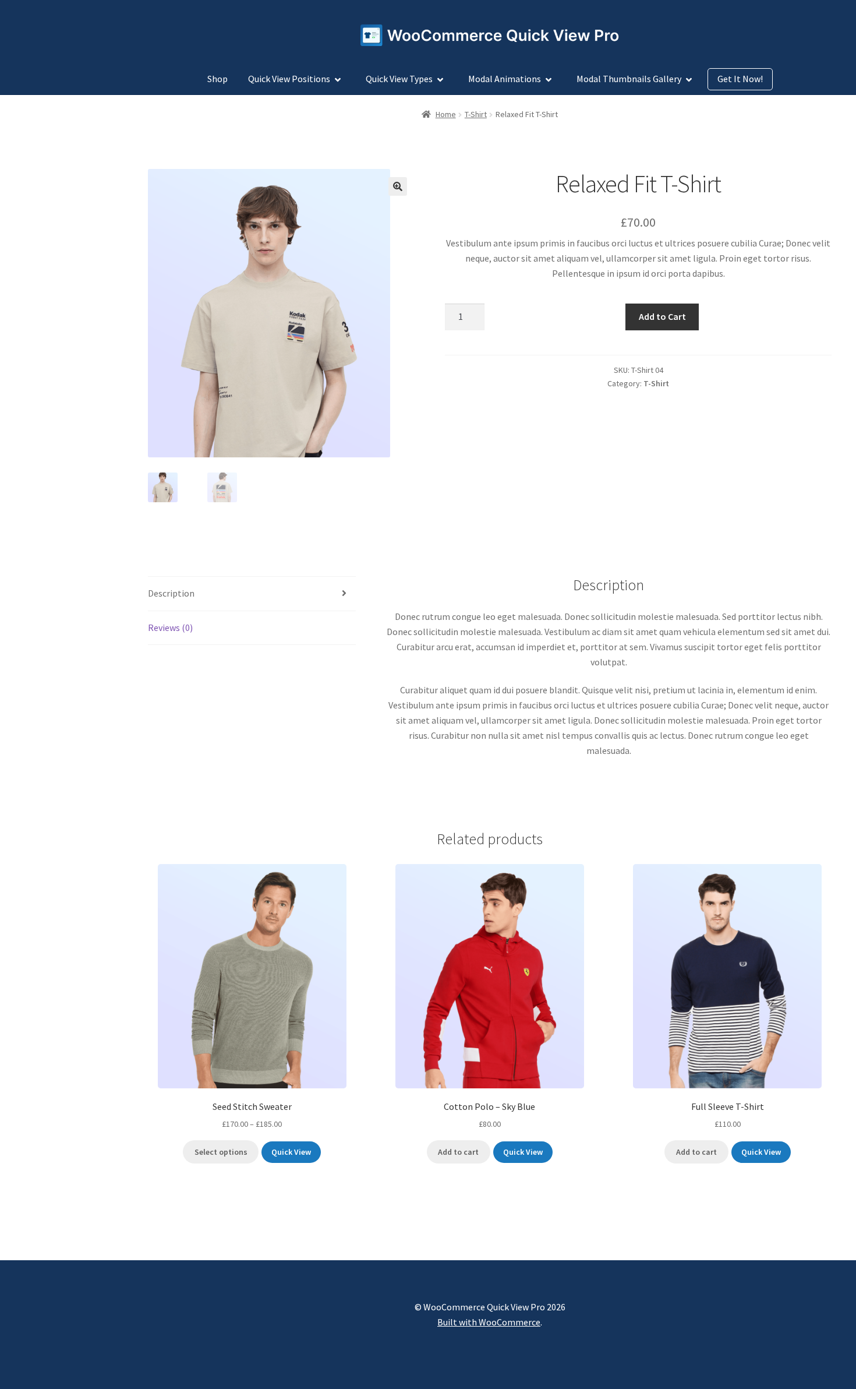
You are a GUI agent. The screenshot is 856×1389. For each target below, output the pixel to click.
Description (171, 593)
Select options (220, 1152)
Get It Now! (740, 78)
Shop (217, 78)
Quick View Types (399, 78)
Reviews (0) (170, 627)
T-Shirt (476, 114)
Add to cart (458, 1152)
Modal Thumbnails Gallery (628, 78)
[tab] (252, 594)
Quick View (291, 1152)
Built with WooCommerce (488, 1322)
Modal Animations (504, 78)
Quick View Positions (289, 78)
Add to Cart (662, 316)
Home (446, 114)
